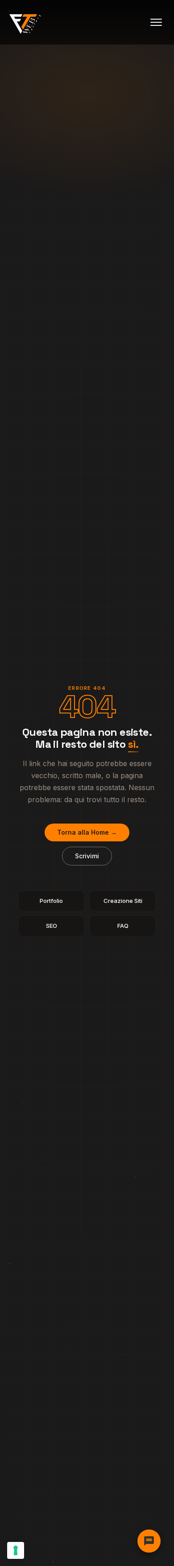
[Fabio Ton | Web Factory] (25, 22)
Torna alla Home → (87, 832)
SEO (51, 925)
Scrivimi (87, 856)
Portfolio (51, 900)
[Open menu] (156, 22)
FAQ (122, 925)
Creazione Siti (123, 900)
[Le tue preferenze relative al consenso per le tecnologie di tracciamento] (15, 1550)
